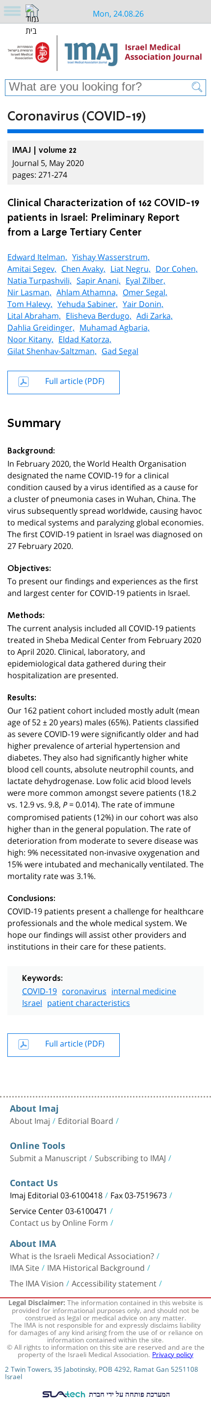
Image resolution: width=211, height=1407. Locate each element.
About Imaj (30, 1120)
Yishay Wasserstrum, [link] (111, 256)
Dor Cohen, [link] (177, 268)
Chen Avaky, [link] (83, 268)
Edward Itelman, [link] (37, 256)
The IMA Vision (37, 1282)
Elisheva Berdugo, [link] (99, 315)
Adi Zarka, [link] (154, 315)
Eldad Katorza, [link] (84, 338)
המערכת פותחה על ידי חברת (128, 1394)
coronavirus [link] (84, 990)
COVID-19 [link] (39, 990)
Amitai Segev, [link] (31, 268)
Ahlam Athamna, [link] (87, 291)
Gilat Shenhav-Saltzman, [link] (52, 350)
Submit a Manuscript (48, 1157)
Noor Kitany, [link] (30, 338)
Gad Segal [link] (120, 350)
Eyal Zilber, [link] (145, 279)
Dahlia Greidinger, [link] (41, 326)
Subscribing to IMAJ (130, 1157)
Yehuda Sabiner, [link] (87, 303)
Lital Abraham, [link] (34, 315)
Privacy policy (172, 1353)
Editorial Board (85, 1120)
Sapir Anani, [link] (99, 279)
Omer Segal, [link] (145, 291)
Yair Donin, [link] (143, 303)
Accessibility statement (114, 1282)
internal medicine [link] (143, 990)
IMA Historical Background (96, 1267)
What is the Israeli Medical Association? (82, 1255)
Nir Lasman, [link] (29, 291)
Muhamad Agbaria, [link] (114, 326)
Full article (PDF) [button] (75, 380)
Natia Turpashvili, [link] (39, 279)
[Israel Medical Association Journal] (105, 54)
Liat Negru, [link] (130, 268)
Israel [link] (32, 1002)
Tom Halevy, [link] (30, 303)
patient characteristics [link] (88, 1002)
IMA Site (24, 1267)
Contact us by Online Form (59, 1222)
